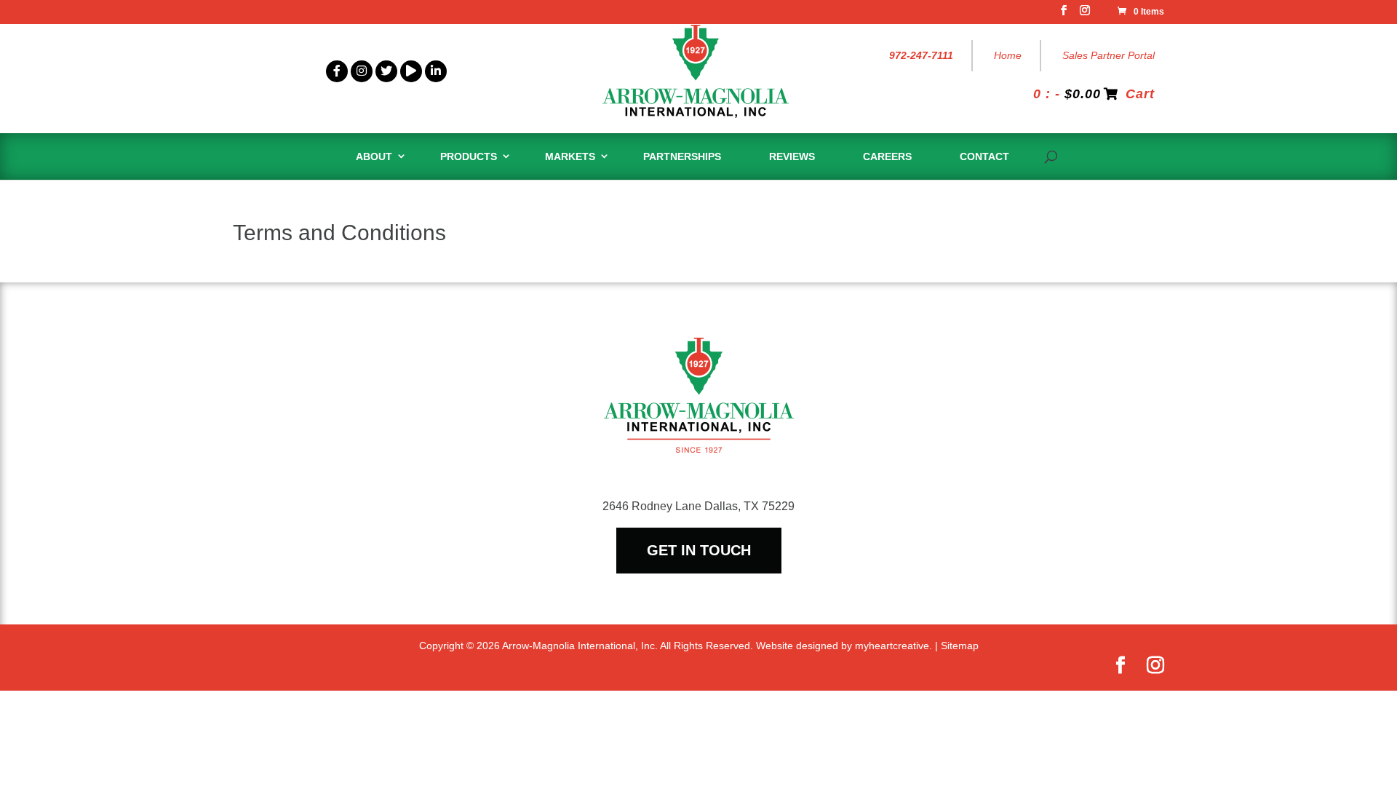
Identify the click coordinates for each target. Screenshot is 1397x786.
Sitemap (960, 645)
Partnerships (682, 156)
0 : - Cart (1094, 94)
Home (1008, 55)
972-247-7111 (921, 55)
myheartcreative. (893, 645)
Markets (570, 156)
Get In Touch (699, 550)
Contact (984, 156)
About (374, 156)
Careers (887, 156)
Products (468, 156)
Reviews (792, 156)
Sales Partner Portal (1108, 55)
